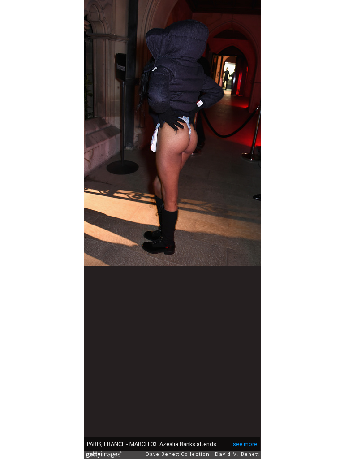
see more (245, 444)
